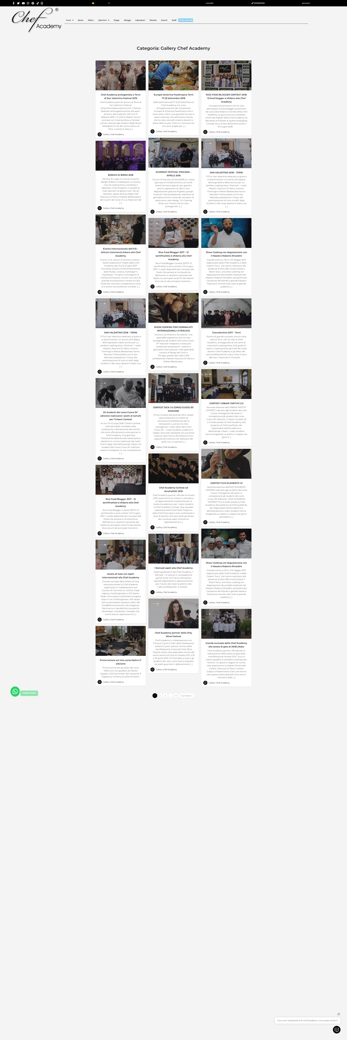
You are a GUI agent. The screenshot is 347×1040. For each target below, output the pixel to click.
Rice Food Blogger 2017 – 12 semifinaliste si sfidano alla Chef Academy (174, 256)
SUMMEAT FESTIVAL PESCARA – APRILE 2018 (173, 174)
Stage (116, 20)
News (80, 20)
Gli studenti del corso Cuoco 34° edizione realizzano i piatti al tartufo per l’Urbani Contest (120, 416)
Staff (174, 20)
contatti (209, 3)
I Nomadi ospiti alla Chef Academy (173, 568)
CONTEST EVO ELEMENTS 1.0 (226, 483)
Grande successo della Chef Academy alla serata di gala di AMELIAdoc (226, 645)
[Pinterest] (33, 3)
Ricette (153, 20)
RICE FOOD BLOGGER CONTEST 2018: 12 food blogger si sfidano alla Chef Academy (226, 98)
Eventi (164, 20)
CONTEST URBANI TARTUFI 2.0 (226, 403)
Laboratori (140, 20)
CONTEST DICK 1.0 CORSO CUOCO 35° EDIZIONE (173, 409)
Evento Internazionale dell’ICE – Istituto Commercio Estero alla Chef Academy (121, 252)
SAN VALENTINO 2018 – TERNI (226, 172)
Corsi (68, 20)
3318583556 (259, 3)
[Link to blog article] (121, 75)
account (306, 3)
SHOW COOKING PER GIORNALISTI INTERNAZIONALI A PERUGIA (173, 329)
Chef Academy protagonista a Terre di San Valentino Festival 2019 (120, 96)
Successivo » (187, 695)
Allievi (91, 20)
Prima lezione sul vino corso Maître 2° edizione (121, 662)
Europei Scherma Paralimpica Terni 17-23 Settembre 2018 (173, 96)
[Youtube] (23, 3)
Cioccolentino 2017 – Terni (226, 332)
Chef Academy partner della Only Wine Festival (173, 635)
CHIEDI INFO (29, 693)
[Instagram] (28, 3)
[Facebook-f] (13, 3)
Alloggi (127, 20)
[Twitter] (18, 3)
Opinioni (102, 20)
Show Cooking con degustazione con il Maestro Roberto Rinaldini (226, 254)
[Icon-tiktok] (38, 3)
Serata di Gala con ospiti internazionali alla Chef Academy (120, 576)
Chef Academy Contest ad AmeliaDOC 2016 (173, 489)
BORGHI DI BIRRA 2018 (120, 175)
